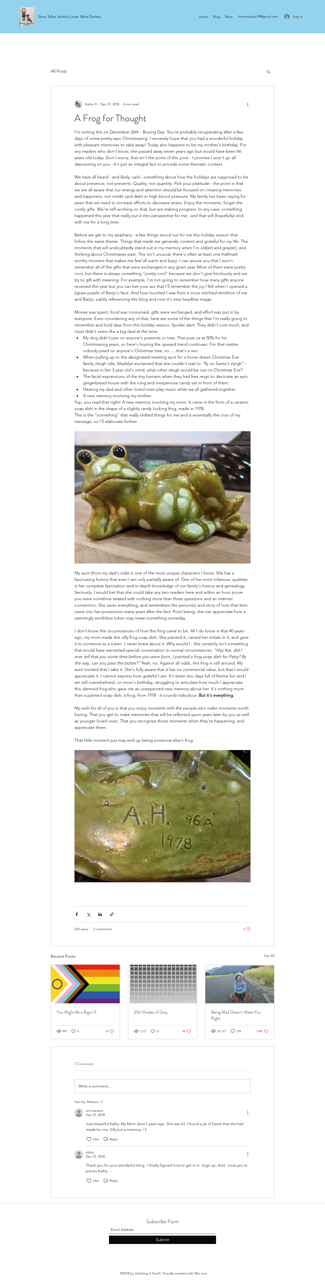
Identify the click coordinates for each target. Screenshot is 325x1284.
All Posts (59, 71)
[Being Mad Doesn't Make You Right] (239, 984)
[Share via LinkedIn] (100, 914)
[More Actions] (248, 1113)
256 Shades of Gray (151, 1012)
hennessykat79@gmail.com (258, 16)
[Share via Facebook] (76, 914)
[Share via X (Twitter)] (88, 914)
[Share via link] (111, 914)
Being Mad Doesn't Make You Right (236, 1015)
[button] (268, 71)
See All (269, 956)
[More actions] (248, 104)
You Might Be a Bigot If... (78, 1012)
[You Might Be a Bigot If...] (85, 984)
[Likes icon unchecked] (89, 1139)
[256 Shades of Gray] (162, 984)
